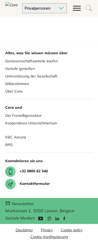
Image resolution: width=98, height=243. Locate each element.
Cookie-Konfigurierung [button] (49, 236)
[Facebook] (64, 218)
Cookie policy (72, 230)
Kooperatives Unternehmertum (31, 123)
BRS (9, 144)
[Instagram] (49, 218)
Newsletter (22, 203)
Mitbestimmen (17, 83)
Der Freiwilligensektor (23, 115)
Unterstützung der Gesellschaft (31, 76)
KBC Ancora (15, 137)
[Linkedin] (57, 218)
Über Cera (13, 91)
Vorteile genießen (20, 68)
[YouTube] (40, 218)
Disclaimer (24, 230)
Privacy (47, 230)
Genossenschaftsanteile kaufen (31, 61)
